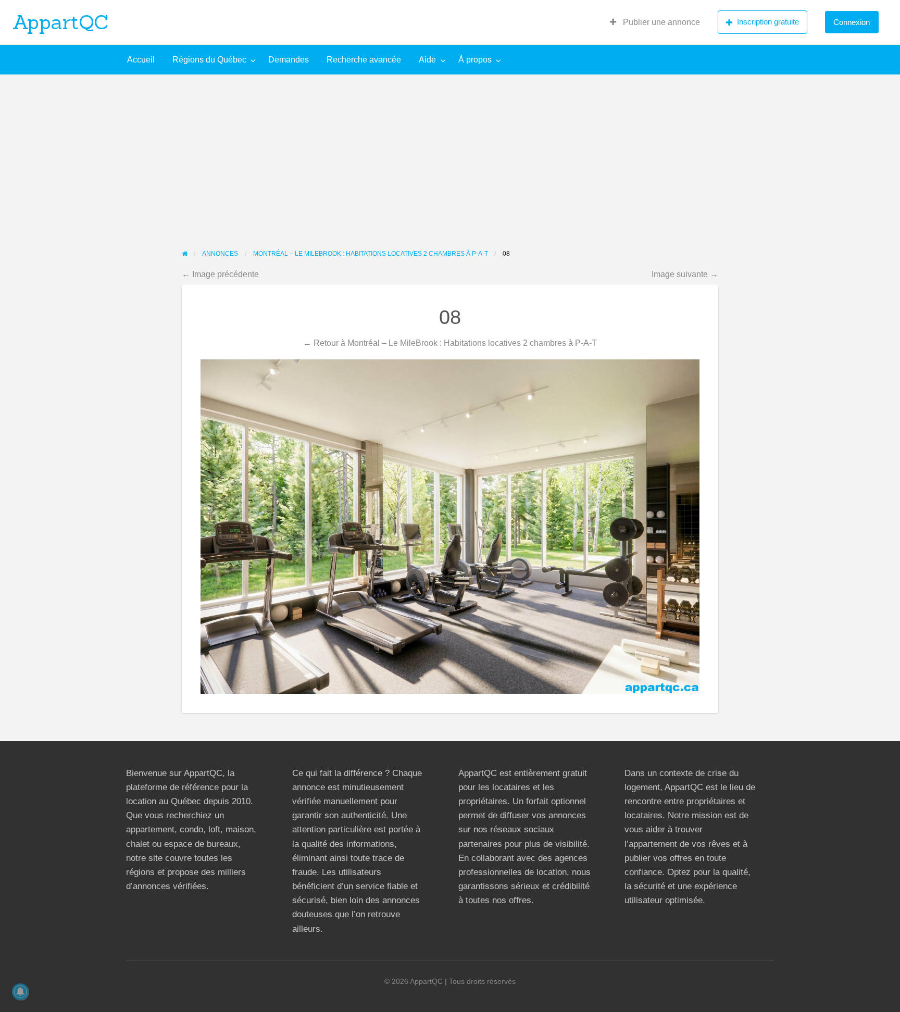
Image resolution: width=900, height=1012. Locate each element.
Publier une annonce (660, 22)
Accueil (141, 59)
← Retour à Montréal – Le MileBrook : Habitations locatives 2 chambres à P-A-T (450, 342)
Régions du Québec (209, 59)
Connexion (851, 22)
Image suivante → (685, 274)
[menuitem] (655, 22)
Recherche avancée (364, 59)
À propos (475, 59)
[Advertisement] (450, 153)
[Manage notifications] (20, 991)
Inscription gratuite (768, 21)
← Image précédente (220, 274)
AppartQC (60, 21)
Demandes (288, 59)
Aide (427, 59)
